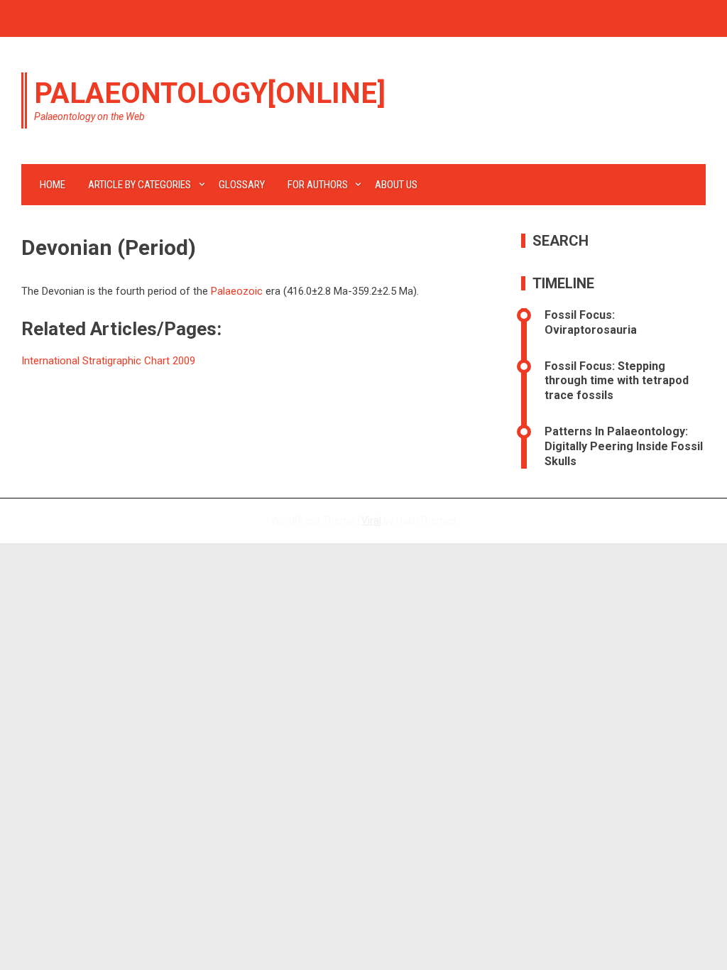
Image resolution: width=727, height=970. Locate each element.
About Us (396, 184)
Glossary (242, 184)
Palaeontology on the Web (89, 116)
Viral (371, 520)
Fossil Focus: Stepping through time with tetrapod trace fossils (617, 381)
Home (52, 184)
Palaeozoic (237, 291)
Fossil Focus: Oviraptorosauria (591, 322)
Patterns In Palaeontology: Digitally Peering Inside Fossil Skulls (624, 446)
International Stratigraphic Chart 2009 (108, 360)
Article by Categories (139, 184)
